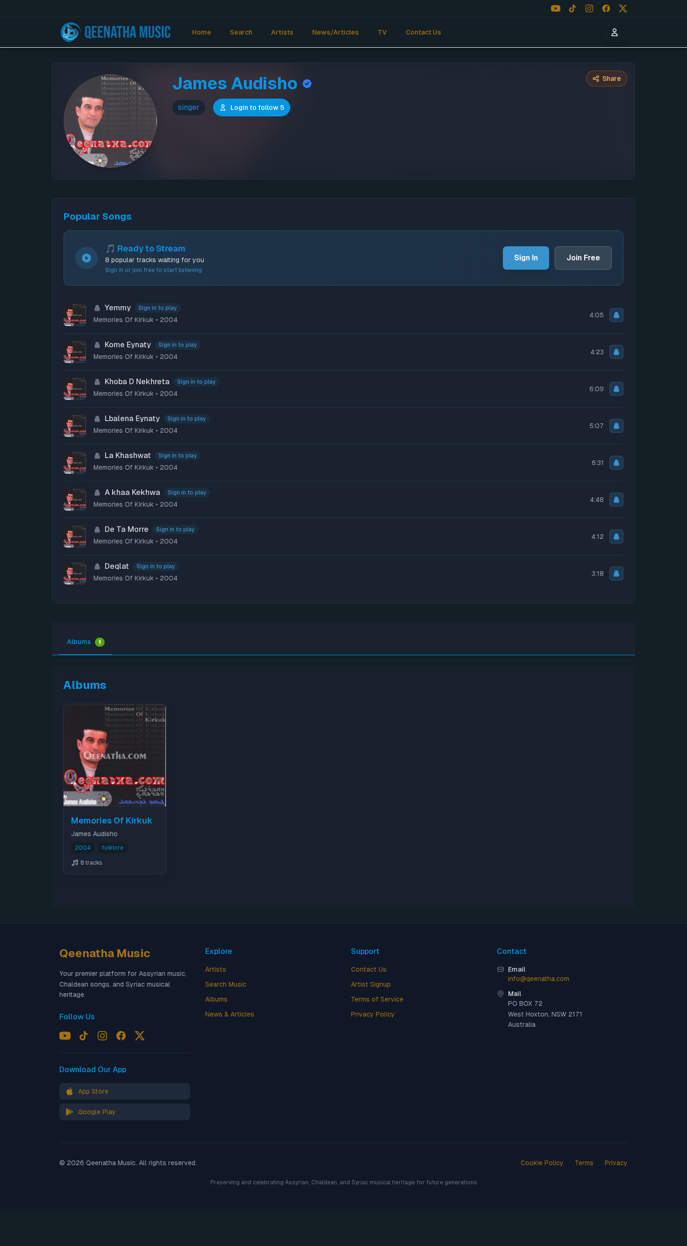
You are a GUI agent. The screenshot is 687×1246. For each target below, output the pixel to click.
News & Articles (229, 1014)
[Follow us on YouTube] (555, 8)
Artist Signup (371, 984)
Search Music (225, 984)
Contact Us (423, 32)
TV (382, 32)
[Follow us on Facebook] (606, 8)
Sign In (526, 257)
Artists (282, 32)
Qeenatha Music (104, 953)
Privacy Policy (373, 1014)
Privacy (616, 1163)
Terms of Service (377, 999)
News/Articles (335, 32)
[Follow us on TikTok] (572, 8)
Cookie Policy (542, 1163)
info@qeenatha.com (538, 978)
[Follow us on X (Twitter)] (623, 8)
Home (201, 32)
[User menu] (614, 32)
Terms (584, 1163)
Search (241, 32)
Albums (84, 641)
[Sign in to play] (616, 315)
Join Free (583, 257)
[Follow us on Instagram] (589, 8)
